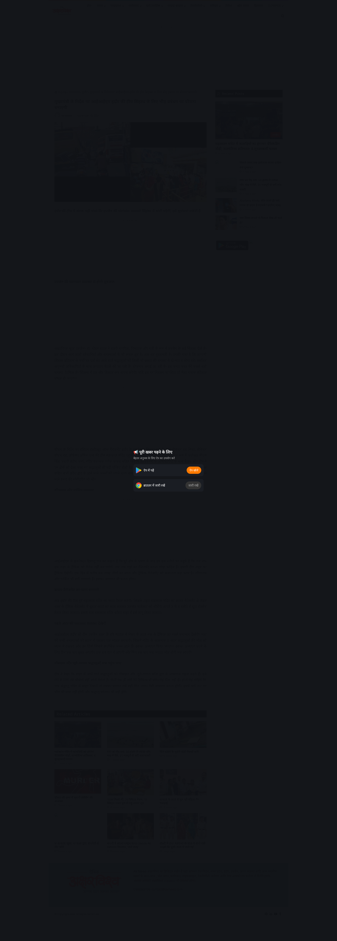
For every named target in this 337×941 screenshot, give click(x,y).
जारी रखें (193, 485)
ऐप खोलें (194, 470)
